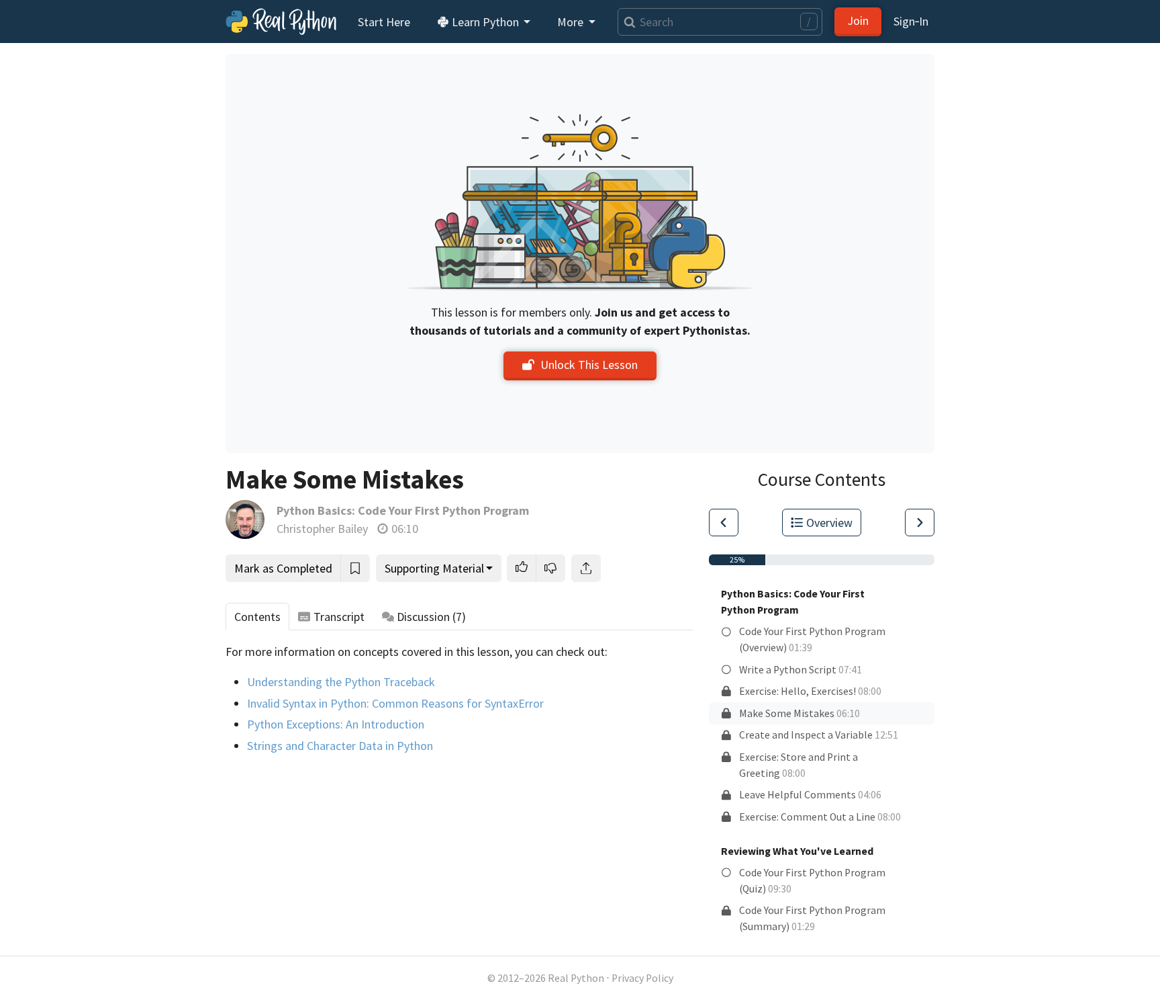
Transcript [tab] (339, 616)
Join (858, 20)
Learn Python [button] (485, 22)
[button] (521, 568)
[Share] (586, 568)
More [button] (571, 22)
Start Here (384, 22)
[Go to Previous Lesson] (723, 522)
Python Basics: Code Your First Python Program (403, 510)
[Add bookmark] (355, 568)
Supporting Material (434, 568)
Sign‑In (910, 21)
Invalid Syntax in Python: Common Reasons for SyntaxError (395, 703)
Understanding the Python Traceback (341, 682)
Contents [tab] (257, 616)
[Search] (627, 22)
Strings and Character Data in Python (340, 745)
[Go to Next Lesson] (919, 522)
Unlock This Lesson (589, 364)
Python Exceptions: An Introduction (335, 724)
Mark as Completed (283, 568)
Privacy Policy (642, 978)
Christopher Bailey (322, 528)
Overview (829, 522)
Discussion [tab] (431, 616)
